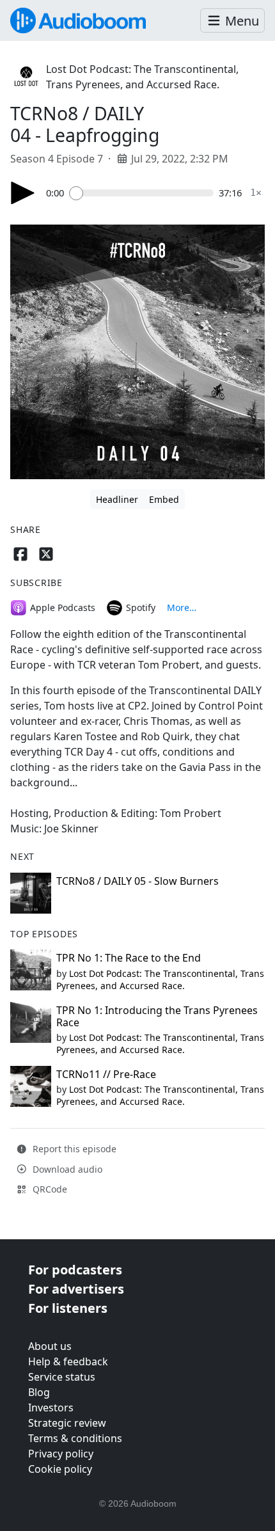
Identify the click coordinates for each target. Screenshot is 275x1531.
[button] (232, 20)
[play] (23, 193)
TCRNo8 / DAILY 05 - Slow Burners (137, 881)
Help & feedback (68, 1361)
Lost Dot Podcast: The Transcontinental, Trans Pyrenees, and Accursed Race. (160, 979)
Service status (61, 1377)
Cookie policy (60, 1469)
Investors (51, 1407)
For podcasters (75, 1269)
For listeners (67, 1308)
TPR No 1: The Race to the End (128, 958)
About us (50, 1346)
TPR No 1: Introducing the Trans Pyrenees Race (157, 1016)
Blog (39, 1392)
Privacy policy (60, 1454)
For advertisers (76, 1288)
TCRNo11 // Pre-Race (106, 1074)
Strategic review (67, 1423)
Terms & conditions (75, 1438)
